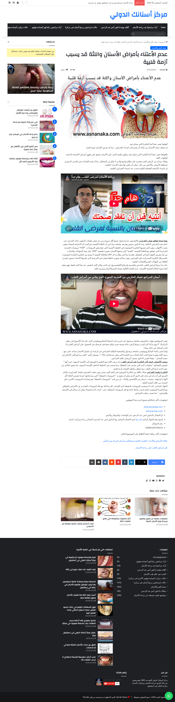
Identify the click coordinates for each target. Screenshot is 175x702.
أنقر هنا (139, 419)
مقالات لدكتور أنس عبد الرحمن (153, 591)
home (163, 27)
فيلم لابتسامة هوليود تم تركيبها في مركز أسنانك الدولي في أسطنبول (80, 559)
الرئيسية (162, 42)
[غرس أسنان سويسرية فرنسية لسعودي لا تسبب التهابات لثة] (105, 660)
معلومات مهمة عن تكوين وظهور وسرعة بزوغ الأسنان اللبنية (153, 520)
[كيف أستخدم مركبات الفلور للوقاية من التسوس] (77, 509)
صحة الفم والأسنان (150, 42)
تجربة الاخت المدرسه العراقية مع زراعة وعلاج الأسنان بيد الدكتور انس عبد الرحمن (31, 89)
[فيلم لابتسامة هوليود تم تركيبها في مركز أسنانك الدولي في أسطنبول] (105, 561)
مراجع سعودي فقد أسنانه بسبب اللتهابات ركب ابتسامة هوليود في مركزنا (79, 622)
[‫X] (156, 480)
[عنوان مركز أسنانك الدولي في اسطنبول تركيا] (105, 636)
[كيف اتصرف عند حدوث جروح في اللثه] (105, 573)
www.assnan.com (154, 411)
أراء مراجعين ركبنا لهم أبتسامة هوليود (46, 27)
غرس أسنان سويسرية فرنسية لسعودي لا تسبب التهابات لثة (79, 658)
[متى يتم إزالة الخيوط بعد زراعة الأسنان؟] (47, 126)
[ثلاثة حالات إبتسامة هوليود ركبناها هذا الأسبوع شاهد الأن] (47, 162)
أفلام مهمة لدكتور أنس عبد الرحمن (115, 27)
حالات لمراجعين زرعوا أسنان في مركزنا (81, 27)
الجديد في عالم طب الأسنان (155, 574)
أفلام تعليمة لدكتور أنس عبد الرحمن (151, 570)
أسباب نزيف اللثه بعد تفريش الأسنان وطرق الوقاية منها (81, 596)
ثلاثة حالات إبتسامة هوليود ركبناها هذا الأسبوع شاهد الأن (23, 160)
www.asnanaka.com (153, 407)
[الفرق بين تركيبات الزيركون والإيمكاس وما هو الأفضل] (47, 114)
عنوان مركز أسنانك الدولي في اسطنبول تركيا (79, 634)
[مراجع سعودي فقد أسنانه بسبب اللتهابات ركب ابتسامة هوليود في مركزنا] (105, 624)
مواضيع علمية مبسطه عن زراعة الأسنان (150, 595)
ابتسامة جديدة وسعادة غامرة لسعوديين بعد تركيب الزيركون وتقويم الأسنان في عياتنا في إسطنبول (79, 584)
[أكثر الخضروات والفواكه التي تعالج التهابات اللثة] (114, 507)
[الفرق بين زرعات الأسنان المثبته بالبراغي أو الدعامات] (105, 648)
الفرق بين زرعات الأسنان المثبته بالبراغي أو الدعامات (80, 646)
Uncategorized (159, 557)
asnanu (162, 70)
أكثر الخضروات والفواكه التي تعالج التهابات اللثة (117, 520)
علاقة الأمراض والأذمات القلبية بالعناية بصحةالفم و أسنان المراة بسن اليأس (135, 441)
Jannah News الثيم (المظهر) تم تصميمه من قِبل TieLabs (105, 697)
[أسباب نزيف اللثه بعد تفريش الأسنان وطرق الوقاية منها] (105, 598)
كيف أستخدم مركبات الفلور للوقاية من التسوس (78, 525)
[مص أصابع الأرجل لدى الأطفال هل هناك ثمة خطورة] (47, 150)
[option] (31, 79)
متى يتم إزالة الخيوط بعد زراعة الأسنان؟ (25, 123)
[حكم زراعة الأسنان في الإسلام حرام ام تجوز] (47, 138)
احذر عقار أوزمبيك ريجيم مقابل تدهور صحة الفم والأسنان (111, 3)
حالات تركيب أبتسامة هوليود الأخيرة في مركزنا (147, 578)
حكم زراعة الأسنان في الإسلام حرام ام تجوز (23, 136)
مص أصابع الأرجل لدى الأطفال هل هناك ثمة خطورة (24, 148)
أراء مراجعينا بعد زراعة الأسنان (145, 27)
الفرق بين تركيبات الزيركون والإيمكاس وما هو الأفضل (27, 111)
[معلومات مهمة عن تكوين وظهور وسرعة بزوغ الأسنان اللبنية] (151, 507)
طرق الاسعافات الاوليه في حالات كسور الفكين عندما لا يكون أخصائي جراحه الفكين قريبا (79, 610)
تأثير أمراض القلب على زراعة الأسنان (151, 447)
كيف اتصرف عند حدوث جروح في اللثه (81, 569)
